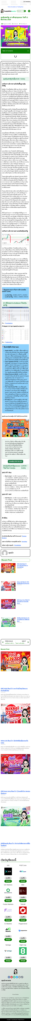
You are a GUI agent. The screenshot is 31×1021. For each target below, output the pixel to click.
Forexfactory (9, 323)
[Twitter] (17, 977)
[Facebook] (9, 977)
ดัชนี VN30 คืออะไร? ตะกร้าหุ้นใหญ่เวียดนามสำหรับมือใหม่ (22, 565)
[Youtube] (11, 977)
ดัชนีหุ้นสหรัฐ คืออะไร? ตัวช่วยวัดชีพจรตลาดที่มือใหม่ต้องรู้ (23, 619)
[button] (28, 50)
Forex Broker (15, 994)
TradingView (8, 342)
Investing (24, 541)
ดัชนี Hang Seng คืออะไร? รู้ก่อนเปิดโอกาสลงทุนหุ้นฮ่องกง (23, 601)
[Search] (25, 11)
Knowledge (17, 545)
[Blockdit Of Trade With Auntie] (19, 977)
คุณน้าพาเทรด (6, 980)
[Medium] (14, 977)
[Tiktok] (22, 977)
